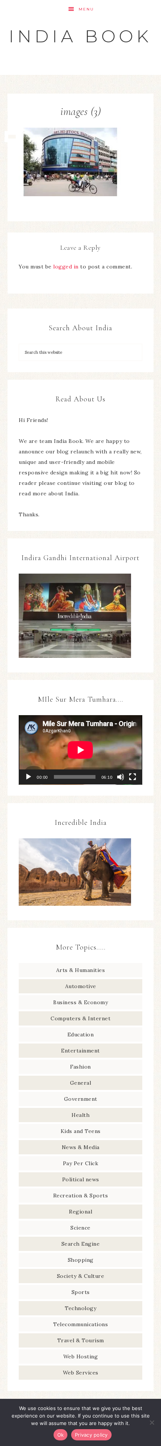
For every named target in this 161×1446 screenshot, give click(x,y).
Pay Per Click (80, 1163)
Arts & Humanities (80, 970)
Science (80, 1227)
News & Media (81, 1147)
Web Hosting (80, 1356)
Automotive (80, 986)
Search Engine (80, 1243)
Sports (81, 1292)
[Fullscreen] (132, 777)
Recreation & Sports (80, 1195)
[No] (151, 1422)
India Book (80, 36)
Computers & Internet (80, 1018)
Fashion (80, 1066)
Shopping (81, 1260)
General (80, 1082)
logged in (66, 266)
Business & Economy (80, 1002)
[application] (80, 750)
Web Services (80, 1372)
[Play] (28, 777)
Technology (80, 1308)
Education (80, 1034)
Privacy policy (91, 1435)
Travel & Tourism (80, 1340)
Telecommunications (80, 1324)
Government (80, 1099)
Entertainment (80, 1050)
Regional (80, 1211)
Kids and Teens (81, 1131)
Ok (60, 1435)
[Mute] (120, 777)
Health (80, 1115)
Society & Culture (80, 1276)
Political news (80, 1179)
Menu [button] (86, 9)
